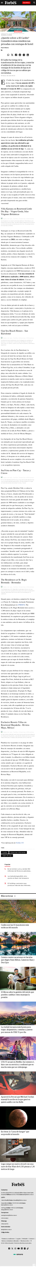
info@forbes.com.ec (28, 1194)
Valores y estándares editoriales (10, 1241)
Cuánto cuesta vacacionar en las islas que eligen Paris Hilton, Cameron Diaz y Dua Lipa (17, 960)
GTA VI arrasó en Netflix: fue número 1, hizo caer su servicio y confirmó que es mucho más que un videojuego (17, 1064)
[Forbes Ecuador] (10, 2)
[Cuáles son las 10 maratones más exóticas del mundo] (18, 911)
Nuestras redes (25, 1241)
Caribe (4, 852)
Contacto (31, 1238)
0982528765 (4, 1224)
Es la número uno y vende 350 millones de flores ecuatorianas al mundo (19, 870)
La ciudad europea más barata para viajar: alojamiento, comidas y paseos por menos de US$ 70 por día (16, 1029)
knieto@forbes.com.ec (7, 1205)
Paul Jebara (5, 47)
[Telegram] (24, 55)
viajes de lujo (7, 855)
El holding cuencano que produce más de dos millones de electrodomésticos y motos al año (19, 884)
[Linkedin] (28, 55)
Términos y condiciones (8, 1238)
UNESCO (21, 605)
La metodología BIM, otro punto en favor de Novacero (18, 877)
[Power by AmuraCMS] (18, 1254)
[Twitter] (12, 55)
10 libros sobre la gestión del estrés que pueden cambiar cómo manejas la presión (17, 994)
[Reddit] (20, 55)
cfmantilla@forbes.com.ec (20, 1200)
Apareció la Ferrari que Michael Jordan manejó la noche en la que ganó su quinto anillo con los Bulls (17, 1099)
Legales (18, 1238)
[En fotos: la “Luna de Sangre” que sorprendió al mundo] (18, 1118)
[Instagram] (15, 1248)
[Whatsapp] (8, 55)
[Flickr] (25, 1248)
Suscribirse (26, 2)
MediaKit (24, 1238)
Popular (7, 864)
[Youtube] (18, 1248)
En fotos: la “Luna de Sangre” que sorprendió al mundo (15, 1133)
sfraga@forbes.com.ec (7, 1209)
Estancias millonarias (18, 852)
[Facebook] (16, 55)
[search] (34, 2)
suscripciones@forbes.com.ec (9, 1215)
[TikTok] (28, 1248)
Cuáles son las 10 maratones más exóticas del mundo (15, 926)
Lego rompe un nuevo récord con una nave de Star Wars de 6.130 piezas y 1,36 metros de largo (18, 1166)
